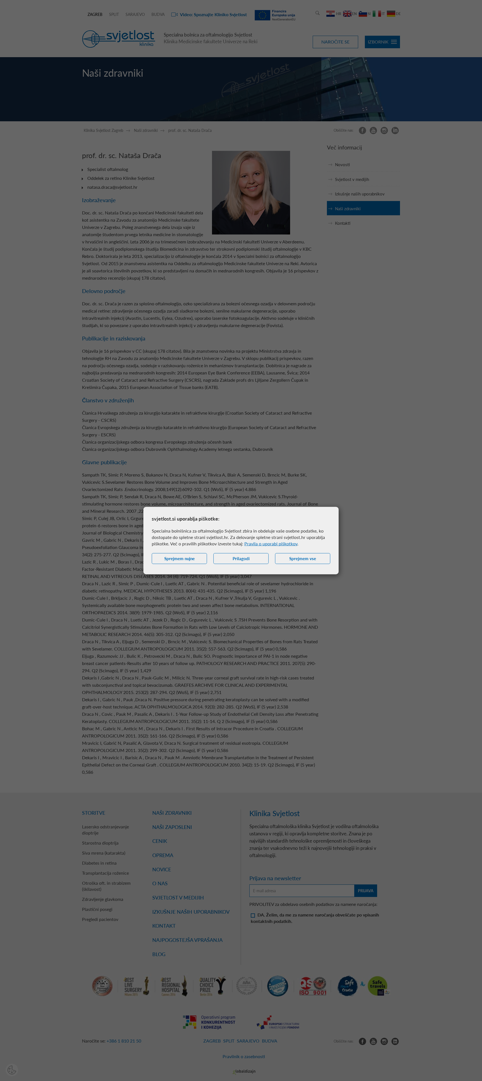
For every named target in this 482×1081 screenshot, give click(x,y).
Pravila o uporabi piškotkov (270, 543)
